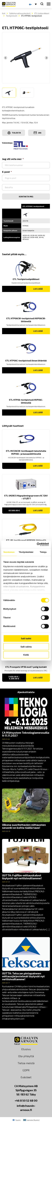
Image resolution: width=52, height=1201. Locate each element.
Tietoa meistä (26, 1063)
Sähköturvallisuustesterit (19, 13)
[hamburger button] (48, 4)
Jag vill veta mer (12, 158)
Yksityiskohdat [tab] (26, 552)
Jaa (39, 133)
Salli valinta (26, 646)
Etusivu (26, 1049)
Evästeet (26, 1077)
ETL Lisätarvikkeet (41, 13)
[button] (9, 92)
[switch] (45, 609)
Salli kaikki (26, 638)
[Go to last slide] (5, 57)
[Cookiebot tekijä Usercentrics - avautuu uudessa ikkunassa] (37, 544)
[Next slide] (46, 57)
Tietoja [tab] (43, 552)
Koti (3, 13)
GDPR (26, 1070)
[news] (26, 739)
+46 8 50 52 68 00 (26, 1100)
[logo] (9, 4)
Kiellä (26, 655)
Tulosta (16, 133)
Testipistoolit (11, 16)
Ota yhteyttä (26, 1056)
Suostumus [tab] (9, 552)
